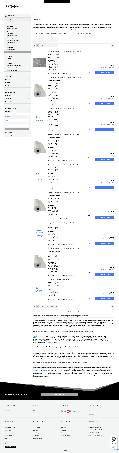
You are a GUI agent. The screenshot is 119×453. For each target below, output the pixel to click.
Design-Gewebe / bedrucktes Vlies (15, 68)
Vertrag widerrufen (11, 446)
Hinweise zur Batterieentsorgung (12, 433)
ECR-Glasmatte (11, 58)
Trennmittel (8, 98)
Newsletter (63, 430)
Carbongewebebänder (12, 28)
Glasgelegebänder (11, 47)
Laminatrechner (80, 6)
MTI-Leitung (36, 433)
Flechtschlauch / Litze (12, 70)
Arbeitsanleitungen (37, 438)
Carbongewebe (10, 24)
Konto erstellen (8, 132)
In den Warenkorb (104, 72)
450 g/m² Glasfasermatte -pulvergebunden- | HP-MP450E (64, 223)
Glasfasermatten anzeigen (14, 54)
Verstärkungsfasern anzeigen (13, 21)
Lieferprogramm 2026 (37, 6)
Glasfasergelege (10, 44)
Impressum (8, 430)
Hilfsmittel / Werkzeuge (10, 108)
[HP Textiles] (18, 6)
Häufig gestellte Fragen (67, 6)
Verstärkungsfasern (9, 19)
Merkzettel (96, 1)
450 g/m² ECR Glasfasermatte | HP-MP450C (60, 279)
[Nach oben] (4, 450)
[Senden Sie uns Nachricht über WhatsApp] (116, 448)
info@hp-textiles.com (97, 435)
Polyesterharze (8, 85)
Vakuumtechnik (9, 76)
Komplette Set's (8, 111)
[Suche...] (68, 1)
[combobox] (44, 46)
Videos (56, 6)
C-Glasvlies (9, 63)
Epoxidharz (7, 79)
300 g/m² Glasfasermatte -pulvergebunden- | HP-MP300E (64, 165)
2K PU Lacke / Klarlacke (10, 92)
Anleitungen (48, 6)
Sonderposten (11, 15)
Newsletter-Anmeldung (10, 427)
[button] (79, 1)
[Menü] (116, 437)
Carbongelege (10, 26)
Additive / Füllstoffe (9, 105)
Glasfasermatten (10, 51)
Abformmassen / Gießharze (11, 89)
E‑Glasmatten (75, 358)
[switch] (113, 447)
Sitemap (7, 443)
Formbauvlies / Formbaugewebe (14, 65)
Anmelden (17, 129)
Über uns (90, 6)
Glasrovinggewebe (11, 49)
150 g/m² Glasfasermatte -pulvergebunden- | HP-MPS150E (64, 51)
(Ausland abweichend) (69, 73)
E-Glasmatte (10, 56)
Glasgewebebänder (11, 42)
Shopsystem (54, 450)
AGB (6, 438)
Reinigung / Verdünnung (10, 101)
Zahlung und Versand (65, 435)
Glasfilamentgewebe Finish (13, 40)
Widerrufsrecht (8, 435)
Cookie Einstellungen (10, 446)
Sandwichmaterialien (10, 73)
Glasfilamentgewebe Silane (13, 38)
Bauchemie (8, 82)
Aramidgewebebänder (12, 35)
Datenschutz (8, 441)
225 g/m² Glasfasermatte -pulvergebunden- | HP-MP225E (64, 108)
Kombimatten (10, 61)
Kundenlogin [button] (87, 1)
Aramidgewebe (10, 33)
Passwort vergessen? (10, 135)
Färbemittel (8, 95)
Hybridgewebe (10, 31)
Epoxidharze (36, 430)
